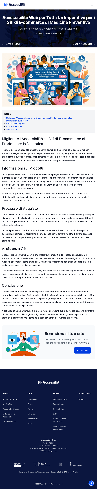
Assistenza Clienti (14, 126)
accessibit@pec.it (50, 451)
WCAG (81, 399)
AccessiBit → (84, 43)
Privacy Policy (58, 404)
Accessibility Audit (10, 399)
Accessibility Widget (11, 409)
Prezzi (30, 404)
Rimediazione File (10, 422)
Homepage (32, 399)
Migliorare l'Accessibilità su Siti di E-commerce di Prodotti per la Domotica (39, 118)
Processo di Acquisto (15, 123)
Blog (30, 424)
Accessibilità (33, 419)
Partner (31, 409)
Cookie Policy (58, 409)
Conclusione (11, 129)
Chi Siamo (32, 414)
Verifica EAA (7, 404)
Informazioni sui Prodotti (17, 121)
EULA (55, 414)
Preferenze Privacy (60, 399)
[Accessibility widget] (91, 483)
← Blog (11, 43)
